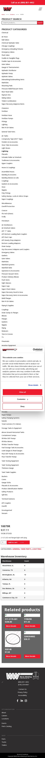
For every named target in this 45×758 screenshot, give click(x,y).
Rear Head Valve (7, 92)
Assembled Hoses (8, 172)
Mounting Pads (7, 86)
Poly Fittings (6, 193)
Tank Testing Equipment (10, 461)
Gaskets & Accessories (10, 184)
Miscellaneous (7, 203)
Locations (5, 719)
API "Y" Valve (6, 231)
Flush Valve (6, 55)
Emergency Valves (8, 52)
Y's (3, 337)
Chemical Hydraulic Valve (10, 43)
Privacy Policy (22, 692)
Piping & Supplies (8, 305)
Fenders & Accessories (10, 142)
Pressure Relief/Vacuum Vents (12, 89)
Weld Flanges (6, 298)
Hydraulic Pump (7, 73)
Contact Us (23, 689)
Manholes (5, 83)
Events (4, 723)
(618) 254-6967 (23, 684)
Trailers (4, 745)
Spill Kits (5, 495)
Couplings (5, 181)
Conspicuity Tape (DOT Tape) (12, 139)
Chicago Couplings (8, 46)
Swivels (4, 421)
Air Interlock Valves (8, 228)
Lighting (4, 124)
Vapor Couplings (7, 199)
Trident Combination (9, 101)
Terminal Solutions (8, 499)
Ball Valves (5, 40)
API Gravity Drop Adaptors (11, 240)
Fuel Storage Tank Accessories (12, 448)
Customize (21, 399)
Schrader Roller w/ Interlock (11, 157)
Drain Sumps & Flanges (10, 313)
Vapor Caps (6, 286)
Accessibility (22, 695)
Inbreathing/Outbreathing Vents (13, 79)
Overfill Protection (8, 206)
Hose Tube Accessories (10, 145)
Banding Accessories (9, 175)
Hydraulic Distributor (9, 70)
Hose (3, 187)
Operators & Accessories (10, 271)
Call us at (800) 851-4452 (22, 2)
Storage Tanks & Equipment (12, 428)
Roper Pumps (6, 415)
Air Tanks (5, 136)
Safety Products (7, 492)
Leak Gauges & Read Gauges (12, 451)
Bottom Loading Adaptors (11, 243)
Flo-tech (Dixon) (7, 214)
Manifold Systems (8, 265)
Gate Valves (6, 64)
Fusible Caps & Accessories (11, 61)
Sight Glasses (6, 283)
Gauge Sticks (6, 482)
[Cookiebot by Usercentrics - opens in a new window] (32, 349)
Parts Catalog (6, 726)
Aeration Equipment (9, 345)
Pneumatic (5, 341)
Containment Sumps (9, 435)
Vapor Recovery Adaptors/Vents (13, 104)
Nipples (4, 190)
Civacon (4, 210)
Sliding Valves (6, 98)
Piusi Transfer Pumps (9, 457)
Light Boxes (6, 148)
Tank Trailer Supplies (9, 472)
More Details (11, 626)
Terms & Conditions (22, 754)
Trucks (4, 742)
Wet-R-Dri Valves (8, 127)
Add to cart (12, 542)
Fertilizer (5, 111)
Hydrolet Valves (7, 76)
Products (12, 14)
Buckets (4, 476)
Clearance (5, 108)
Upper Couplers (7, 163)
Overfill (4, 506)
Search (40, 23)
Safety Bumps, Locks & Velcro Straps (15, 196)
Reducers (5, 331)
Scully (4, 217)
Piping (4, 328)
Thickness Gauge (8, 468)
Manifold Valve (7, 268)
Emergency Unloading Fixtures (12, 49)
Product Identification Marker (12, 489)
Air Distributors (7, 225)
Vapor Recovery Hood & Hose (12, 292)
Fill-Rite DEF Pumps (9, 438)
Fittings (4, 121)
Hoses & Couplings (8, 167)
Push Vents (6, 280)
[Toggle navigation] (40, 9)
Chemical (5, 33)
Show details (33, 385)
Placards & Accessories (10, 485)
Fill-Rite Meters (7, 441)
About (4, 712)
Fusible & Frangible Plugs (10, 58)
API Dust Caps (7, 237)
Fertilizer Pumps (7, 118)
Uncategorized (7, 510)
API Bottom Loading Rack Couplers (14, 234)
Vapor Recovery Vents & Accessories (15, 295)
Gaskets (4, 255)
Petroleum (5, 221)
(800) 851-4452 (23, 682)
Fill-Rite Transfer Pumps (10, 444)
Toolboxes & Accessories (11, 160)
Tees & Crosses (7, 334)
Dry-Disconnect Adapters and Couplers (15, 249)
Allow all (22, 392)
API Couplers (6, 503)
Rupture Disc (6, 95)
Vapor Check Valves (8, 289)
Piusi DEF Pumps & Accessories (13, 454)
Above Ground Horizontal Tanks (13, 432)
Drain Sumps (6, 246)
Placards (5, 154)
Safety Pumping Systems (10, 418)
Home (3, 14)
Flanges (4, 319)
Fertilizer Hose (7, 115)
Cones (4, 479)
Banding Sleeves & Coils (10, 178)
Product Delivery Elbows (10, 277)
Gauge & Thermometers (10, 67)
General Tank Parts (8, 132)
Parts (3, 739)
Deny (22, 406)
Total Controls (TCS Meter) (11, 424)
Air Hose (5, 37)
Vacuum (4, 513)
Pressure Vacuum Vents (10, 274)
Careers (4, 715)
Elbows (4, 316)
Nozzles (4, 412)
